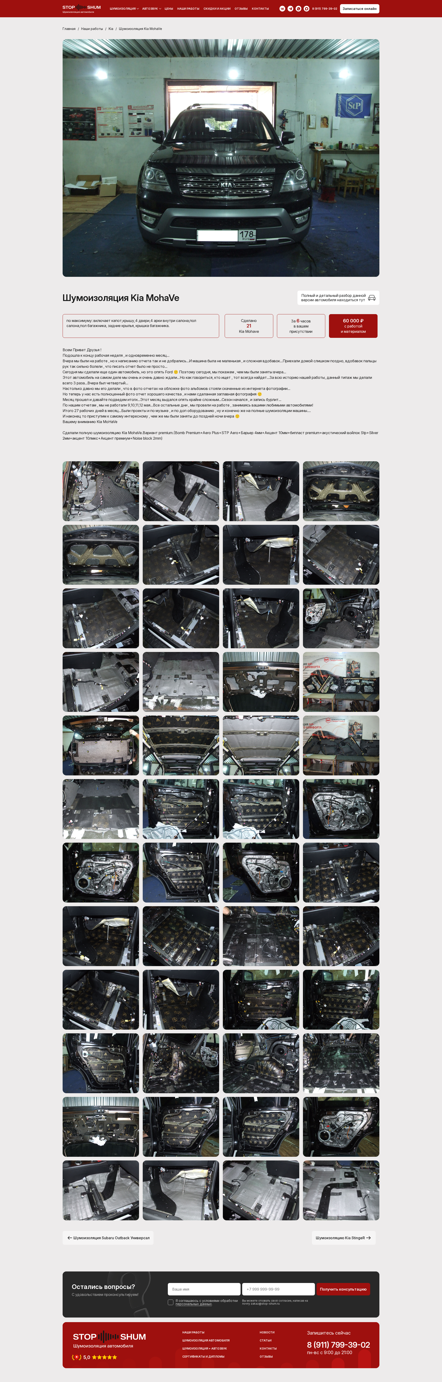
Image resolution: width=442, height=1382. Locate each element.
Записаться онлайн (360, 9)
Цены (169, 8)
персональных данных (194, 1304)
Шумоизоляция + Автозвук (204, 1348)
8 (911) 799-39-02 (338, 1345)
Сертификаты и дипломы (203, 1356)
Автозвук (150, 8)
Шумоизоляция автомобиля (206, 1340)
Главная (69, 29)
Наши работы (188, 8)
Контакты (260, 8)
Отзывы (241, 8)
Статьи (265, 1340)
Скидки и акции (217, 8)
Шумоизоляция (123, 8)
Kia (111, 29)
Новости (267, 1332)
